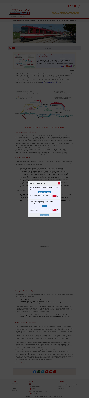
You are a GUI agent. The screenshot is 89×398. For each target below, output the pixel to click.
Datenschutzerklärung (44, 192)
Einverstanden (44, 215)
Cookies (44, 206)
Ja (57, 196)
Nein (54, 196)
